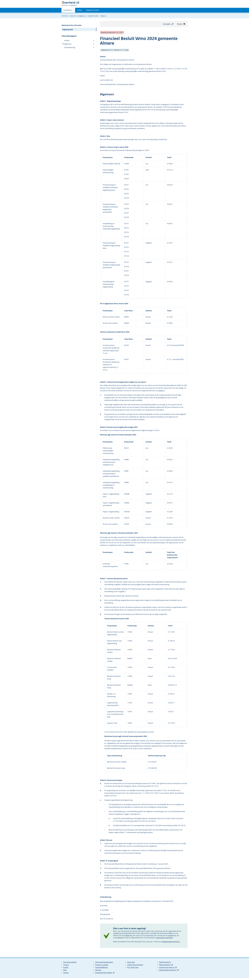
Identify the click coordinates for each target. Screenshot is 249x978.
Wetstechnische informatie (72, 25)
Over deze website (69, 962)
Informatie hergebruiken (104, 962)
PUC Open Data (132, 967)
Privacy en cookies (101, 965)
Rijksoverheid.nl (165, 965)
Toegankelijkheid (101, 967)
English (65, 967)
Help (65, 970)
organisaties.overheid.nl (164, 938)
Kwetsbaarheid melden (103, 973)
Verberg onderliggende (63, 44)
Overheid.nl (67, 11)
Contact (66, 965)
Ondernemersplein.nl (166, 967)
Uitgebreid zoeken (93, 16)
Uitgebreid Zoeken (92, 10)
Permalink (166, 24)
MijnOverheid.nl (165, 962)
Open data (131, 962)
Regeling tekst (67, 29)
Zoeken (79, 10)
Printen (179, 24)
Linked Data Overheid (135, 965)
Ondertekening (69, 47)
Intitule (66, 40)
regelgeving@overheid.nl (171, 942)
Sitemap (98, 970)
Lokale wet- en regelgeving (77, 16)
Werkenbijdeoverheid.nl (168, 970)
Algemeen (66, 44)
